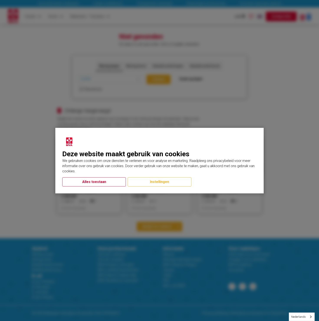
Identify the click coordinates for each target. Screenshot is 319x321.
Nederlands (298, 316)
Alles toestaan (94, 182)
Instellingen (159, 182)
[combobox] (302, 317)
